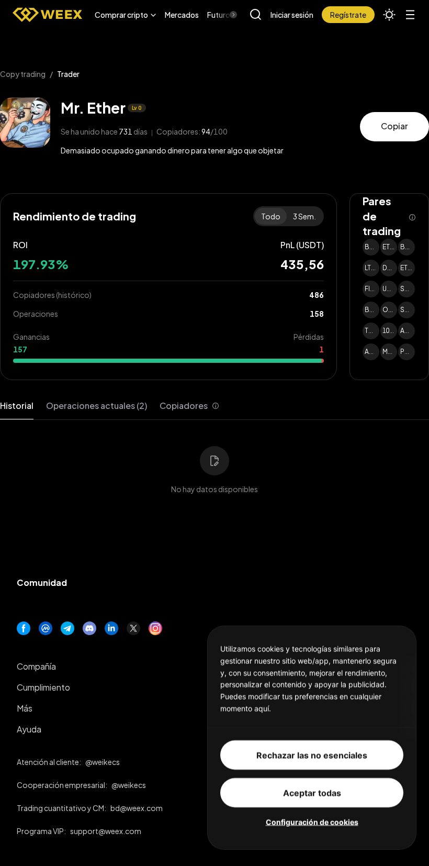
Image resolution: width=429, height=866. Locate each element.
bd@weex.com (136, 808)
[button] (125, 14)
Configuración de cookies (312, 821)
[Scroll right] (224, 14)
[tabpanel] (214, 463)
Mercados (182, 14)
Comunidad (42, 582)
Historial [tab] (16, 405)
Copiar (394, 125)
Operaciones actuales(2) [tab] (96, 405)
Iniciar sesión (291, 14)
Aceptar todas (312, 792)
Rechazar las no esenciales (311, 754)
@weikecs (102, 762)
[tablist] (109, 406)
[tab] (189, 406)
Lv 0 (137, 108)
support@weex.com (105, 831)
